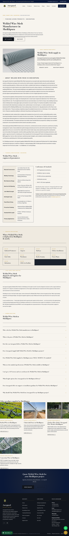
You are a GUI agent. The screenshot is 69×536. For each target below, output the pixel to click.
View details (3, 431)
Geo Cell (38, 517)
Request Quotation (56, 533)
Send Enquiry (28, 487)
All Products (24, 505)
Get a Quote (8, 39)
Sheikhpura (17, 15)
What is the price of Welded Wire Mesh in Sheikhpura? (18, 337)
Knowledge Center (26, 510)
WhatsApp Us (41, 487)
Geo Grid (38, 520)
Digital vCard (25, 520)
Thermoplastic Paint (41, 510)
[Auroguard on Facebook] (4, 523)
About (48, 6)
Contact (54, 6)
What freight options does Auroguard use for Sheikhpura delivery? (21, 379)
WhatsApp (62, 6)
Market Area (37, 6)
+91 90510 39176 (63, 1)
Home (24, 6)
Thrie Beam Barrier (41, 505)
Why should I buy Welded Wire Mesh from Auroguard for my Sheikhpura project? (26, 392)
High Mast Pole (40, 507)
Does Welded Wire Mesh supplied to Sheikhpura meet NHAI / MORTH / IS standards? (27, 358)
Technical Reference (26, 512)
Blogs (43, 6)
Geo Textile (39, 515)
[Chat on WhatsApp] (66, 528)
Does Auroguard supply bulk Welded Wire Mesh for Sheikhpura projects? (23, 351)
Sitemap (49, 533)
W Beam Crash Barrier (41, 502)
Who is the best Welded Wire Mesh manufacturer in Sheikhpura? (21, 330)
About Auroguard (25, 515)
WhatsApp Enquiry (58, 67)
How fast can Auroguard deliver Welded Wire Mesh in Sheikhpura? (21, 344)
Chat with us (7, 533)
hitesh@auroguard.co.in (53, 1)
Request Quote (43, 67)
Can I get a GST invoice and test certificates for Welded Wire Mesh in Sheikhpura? (26, 372)
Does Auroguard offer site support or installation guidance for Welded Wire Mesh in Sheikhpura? (30, 385)
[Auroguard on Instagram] (7, 523)
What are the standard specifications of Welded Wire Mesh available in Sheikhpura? (26, 365)
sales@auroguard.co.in (56, 511)
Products (29, 6)
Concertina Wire (40, 512)
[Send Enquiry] (66, 533)
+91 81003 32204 (55, 505)
